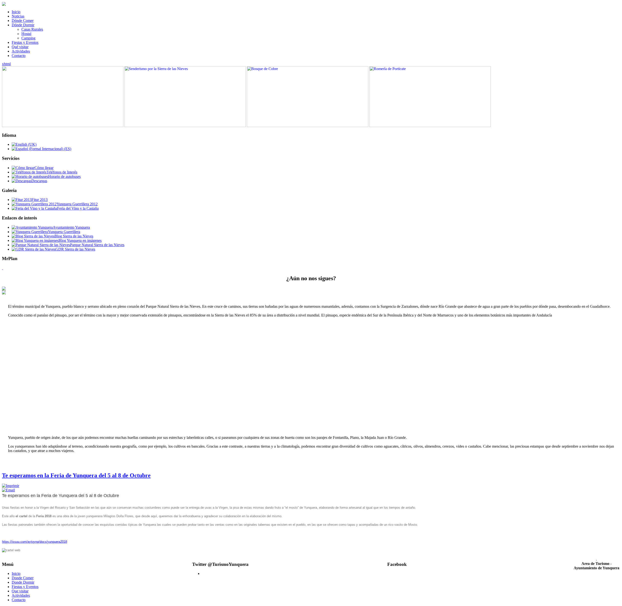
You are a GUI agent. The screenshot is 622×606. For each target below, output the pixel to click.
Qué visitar (20, 47)
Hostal (26, 34)
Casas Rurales (32, 29)
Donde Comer (23, 578)
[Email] (8, 490)
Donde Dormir (23, 582)
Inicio (16, 12)
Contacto (19, 56)
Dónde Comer (23, 20)
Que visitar (20, 591)
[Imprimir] (10, 486)
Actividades (21, 51)
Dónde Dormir (23, 25)
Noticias (18, 16)
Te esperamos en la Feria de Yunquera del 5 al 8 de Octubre (76, 475)
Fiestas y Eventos (25, 42)
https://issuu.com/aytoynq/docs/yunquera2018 (34, 541)
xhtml (6, 64)
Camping (28, 38)
